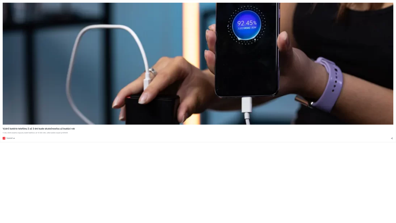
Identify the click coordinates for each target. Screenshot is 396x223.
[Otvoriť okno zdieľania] (391, 137)
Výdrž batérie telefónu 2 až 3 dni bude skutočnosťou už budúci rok (39, 128)
